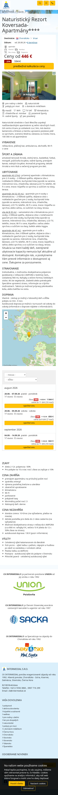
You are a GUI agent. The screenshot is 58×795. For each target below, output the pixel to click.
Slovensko (8, 740)
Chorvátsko (23, 38)
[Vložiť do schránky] (54, 73)
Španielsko (8, 746)
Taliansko (7, 743)
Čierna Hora (9, 732)
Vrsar (35, 38)
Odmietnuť (28, 788)
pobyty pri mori (10, 726)
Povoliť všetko (16, 783)
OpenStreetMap (7, 365)
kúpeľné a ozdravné (12, 711)
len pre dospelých (11, 720)
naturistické (8, 723)
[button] (28, 334)
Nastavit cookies (38, 783)
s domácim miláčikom (13, 729)
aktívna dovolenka (11, 708)
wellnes (7, 714)
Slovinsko (8, 737)
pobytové (8, 705)
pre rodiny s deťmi (11, 717)
